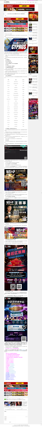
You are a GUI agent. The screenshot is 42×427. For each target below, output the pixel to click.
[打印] (22, 12)
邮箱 (6, 418)
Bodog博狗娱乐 (6, 1)
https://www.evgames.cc (12, 370)
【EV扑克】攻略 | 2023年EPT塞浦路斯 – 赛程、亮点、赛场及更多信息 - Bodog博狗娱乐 (17, 399)
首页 (16, 2)
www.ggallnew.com (12, 379)
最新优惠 (25, 2)
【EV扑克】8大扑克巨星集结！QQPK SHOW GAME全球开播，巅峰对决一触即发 (35, 27)
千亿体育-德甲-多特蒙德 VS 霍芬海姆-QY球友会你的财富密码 (34, 36)
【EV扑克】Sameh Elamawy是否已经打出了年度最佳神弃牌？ (34, 90)
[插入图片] (26, 416)
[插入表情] (25, 416)
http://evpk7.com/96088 (12, 348)
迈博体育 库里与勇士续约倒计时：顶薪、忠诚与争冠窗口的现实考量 (7, 407)
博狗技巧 (28, 2)
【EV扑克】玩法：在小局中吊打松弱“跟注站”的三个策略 (34, 30)
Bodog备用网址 (19, 2)
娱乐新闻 (33, 2)
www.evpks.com (12, 358)
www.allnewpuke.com (13, 376)
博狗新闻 (31, 2)
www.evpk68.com (12, 366)
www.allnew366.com (12, 375)
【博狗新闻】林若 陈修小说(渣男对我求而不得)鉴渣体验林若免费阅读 (34, 88)
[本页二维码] (41, 424)
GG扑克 (35, 0)
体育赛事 (36, 2)
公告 (27, 0)
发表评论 (25, 12)
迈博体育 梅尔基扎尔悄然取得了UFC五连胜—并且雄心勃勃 (34, 79)
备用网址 (37, 0)
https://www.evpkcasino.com (12, 371)
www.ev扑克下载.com (11, 362)
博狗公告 (23, 2)
